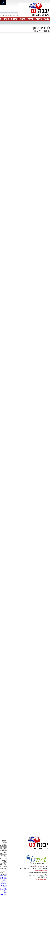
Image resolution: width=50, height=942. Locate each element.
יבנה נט (46, 31)
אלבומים (3, 854)
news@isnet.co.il (41, 871)
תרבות (23, 19)
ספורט (4, 841)
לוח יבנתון (37, 31)
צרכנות (14, 19)
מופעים (4, 860)
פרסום (4, 893)
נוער (5, 862)
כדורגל (4, 842)
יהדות (5, 869)
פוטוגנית (4, 847)
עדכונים (4, 844)
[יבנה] (34, 16)
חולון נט (4, 891)
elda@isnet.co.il (41, 879)
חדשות (39, 19)
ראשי (46, 19)
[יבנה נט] (33, 850)
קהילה (30, 19)
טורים (6, 19)
